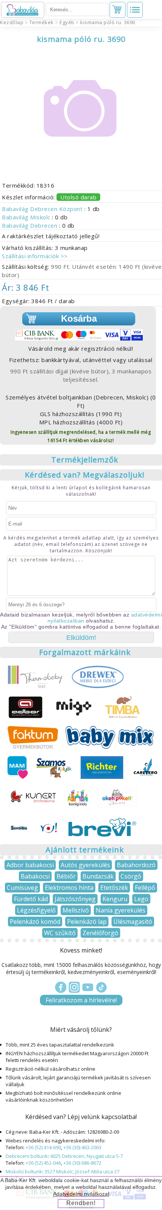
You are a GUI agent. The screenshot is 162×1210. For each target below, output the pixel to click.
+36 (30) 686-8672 (82, 1162)
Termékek (41, 22)
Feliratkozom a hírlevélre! (81, 1000)
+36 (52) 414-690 (43, 1147)
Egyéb (67, 22)
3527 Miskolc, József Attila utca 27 (81, 1171)
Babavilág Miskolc (27, 217)
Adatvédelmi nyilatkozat (81, 1194)
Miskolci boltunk (24, 1171)
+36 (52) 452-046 (43, 1162)
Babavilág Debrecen (30, 225)
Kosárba (79, 318)
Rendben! (81, 1203)
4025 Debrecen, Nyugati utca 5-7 (86, 1156)
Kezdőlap (11, 22)
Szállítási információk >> (35, 256)
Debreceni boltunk (27, 1156)
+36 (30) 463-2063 (82, 1147)
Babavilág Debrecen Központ (43, 209)
